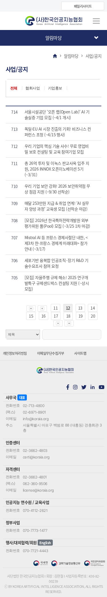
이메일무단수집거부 (50, 353)
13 (80, 308)
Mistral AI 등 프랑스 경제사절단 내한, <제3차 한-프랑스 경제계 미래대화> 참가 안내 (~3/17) (56, 243)
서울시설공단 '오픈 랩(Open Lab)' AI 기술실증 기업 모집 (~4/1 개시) (57, 114)
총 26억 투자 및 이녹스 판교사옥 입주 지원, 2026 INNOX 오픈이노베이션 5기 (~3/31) (57, 168)
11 (55, 308)
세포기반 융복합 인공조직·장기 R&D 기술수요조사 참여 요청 (56, 263)
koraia (53, 21)
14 (92, 308)
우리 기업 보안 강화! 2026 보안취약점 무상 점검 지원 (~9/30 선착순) (57, 189)
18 (68, 316)
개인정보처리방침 (15, 353)
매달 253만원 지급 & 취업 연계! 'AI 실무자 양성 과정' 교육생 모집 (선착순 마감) (57, 206)
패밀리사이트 (83, 6)
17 (56, 316)
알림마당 (53, 37)
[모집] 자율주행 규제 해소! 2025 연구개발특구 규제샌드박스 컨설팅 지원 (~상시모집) (57, 283)
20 (93, 316)
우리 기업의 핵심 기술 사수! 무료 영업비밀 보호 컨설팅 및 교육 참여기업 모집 (57, 149)
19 (80, 316)
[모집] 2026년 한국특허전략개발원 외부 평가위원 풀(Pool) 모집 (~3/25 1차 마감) (57, 223)
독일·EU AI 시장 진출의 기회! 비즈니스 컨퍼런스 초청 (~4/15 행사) (58, 131)
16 (43, 316)
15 (31, 316)
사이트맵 (80, 353)
